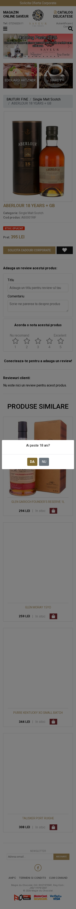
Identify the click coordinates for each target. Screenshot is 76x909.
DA (32, 462)
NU (44, 462)
